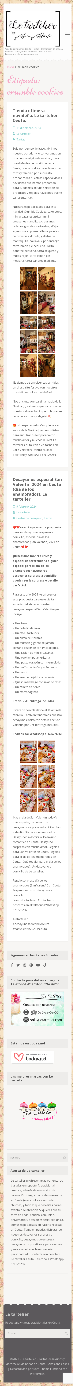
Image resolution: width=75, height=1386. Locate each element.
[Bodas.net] (32, 1062)
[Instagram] (24, 965)
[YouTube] (38, 965)
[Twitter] (18, 965)
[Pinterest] (31, 965)
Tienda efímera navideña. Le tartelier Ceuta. (35, 115)
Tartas (20, 139)
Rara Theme (41, 1369)
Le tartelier (23, 134)
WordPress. (37, 1374)
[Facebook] (12, 965)
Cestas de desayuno (29, 518)
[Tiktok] (45, 965)
